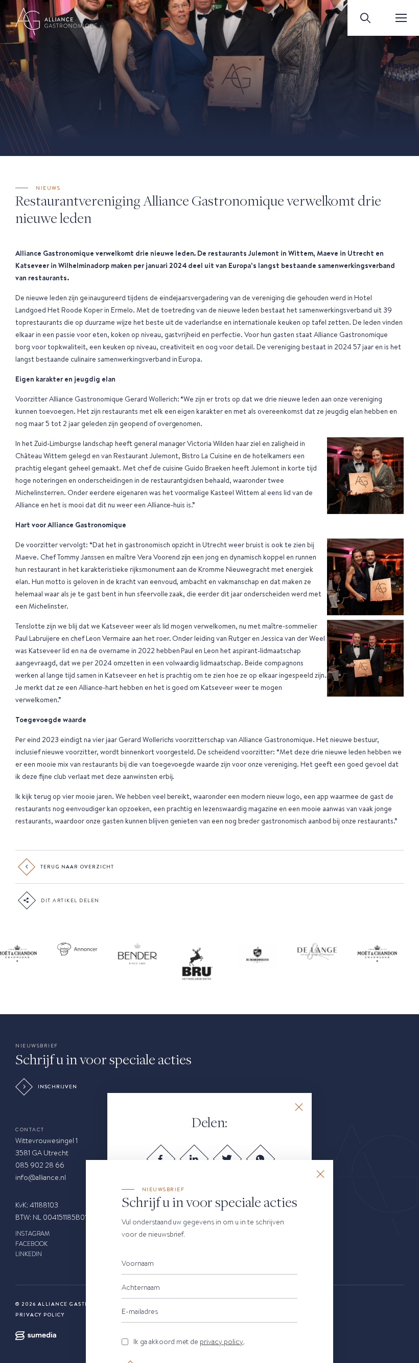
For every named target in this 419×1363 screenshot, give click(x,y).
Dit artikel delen (70, 900)
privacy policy (221, 1341)
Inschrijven (58, 1086)
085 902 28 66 (39, 1165)
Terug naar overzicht (77, 866)
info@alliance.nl (40, 1177)
